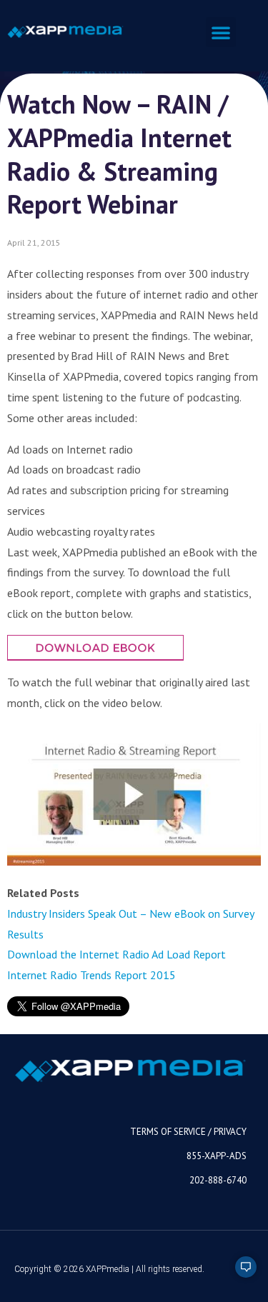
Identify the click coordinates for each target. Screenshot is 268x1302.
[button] (221, 32)
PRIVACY (230, 1132)
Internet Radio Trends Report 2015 (91, 975)
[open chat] (239, 1273)
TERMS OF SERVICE (168, 1132)
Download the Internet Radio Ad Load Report (116, 954)
